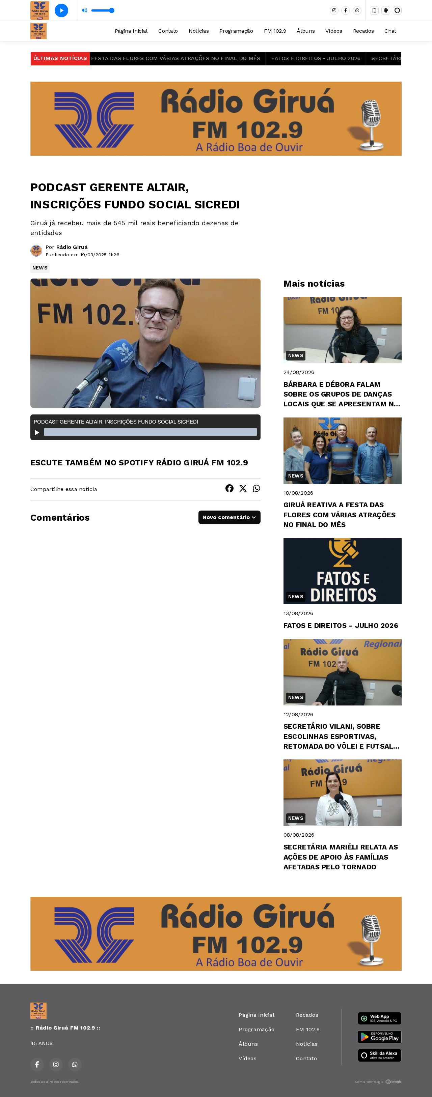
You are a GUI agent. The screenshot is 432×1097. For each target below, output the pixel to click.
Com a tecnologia (369, 1082)
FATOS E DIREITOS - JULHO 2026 (293, 58)
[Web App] (374, 10)
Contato (168, 31)
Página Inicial (131, 31)
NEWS (40, 268)
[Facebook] (345, 10)
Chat (390, 31)
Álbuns (306, 31)
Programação (236, 31)
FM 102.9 (275, 31)
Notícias (199, 31)
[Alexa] (397, 10)
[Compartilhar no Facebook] (229, 489)
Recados (363, 31)
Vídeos (333, 31)
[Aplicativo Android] (385, 10)
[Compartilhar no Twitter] (243, 489)
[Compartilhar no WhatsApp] (256, 489)
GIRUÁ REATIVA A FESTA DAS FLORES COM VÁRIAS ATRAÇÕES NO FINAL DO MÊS (129, 58)
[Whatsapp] (357, 10)
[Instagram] (334, 10)
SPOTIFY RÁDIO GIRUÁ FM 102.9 (183, 462)
